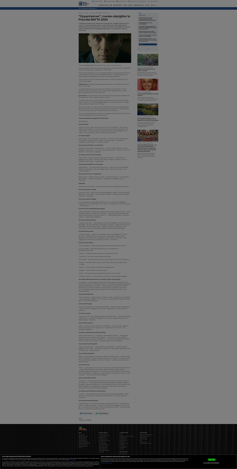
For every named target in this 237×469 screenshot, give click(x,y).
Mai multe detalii (72, 459)
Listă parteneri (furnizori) (106, 463)
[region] (118, 462)
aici (37, 464)
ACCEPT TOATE (212, 459)
